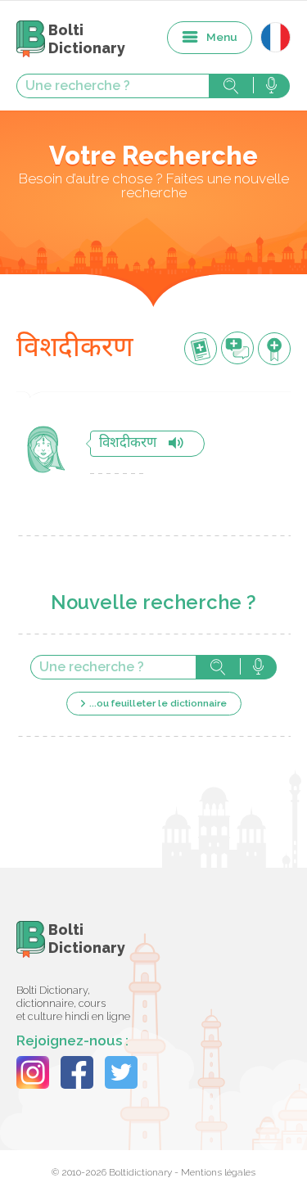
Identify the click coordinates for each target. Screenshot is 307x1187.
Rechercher (231, 86)
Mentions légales (218, 1172)
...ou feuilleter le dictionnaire (158, 703)
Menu (221, 36)
